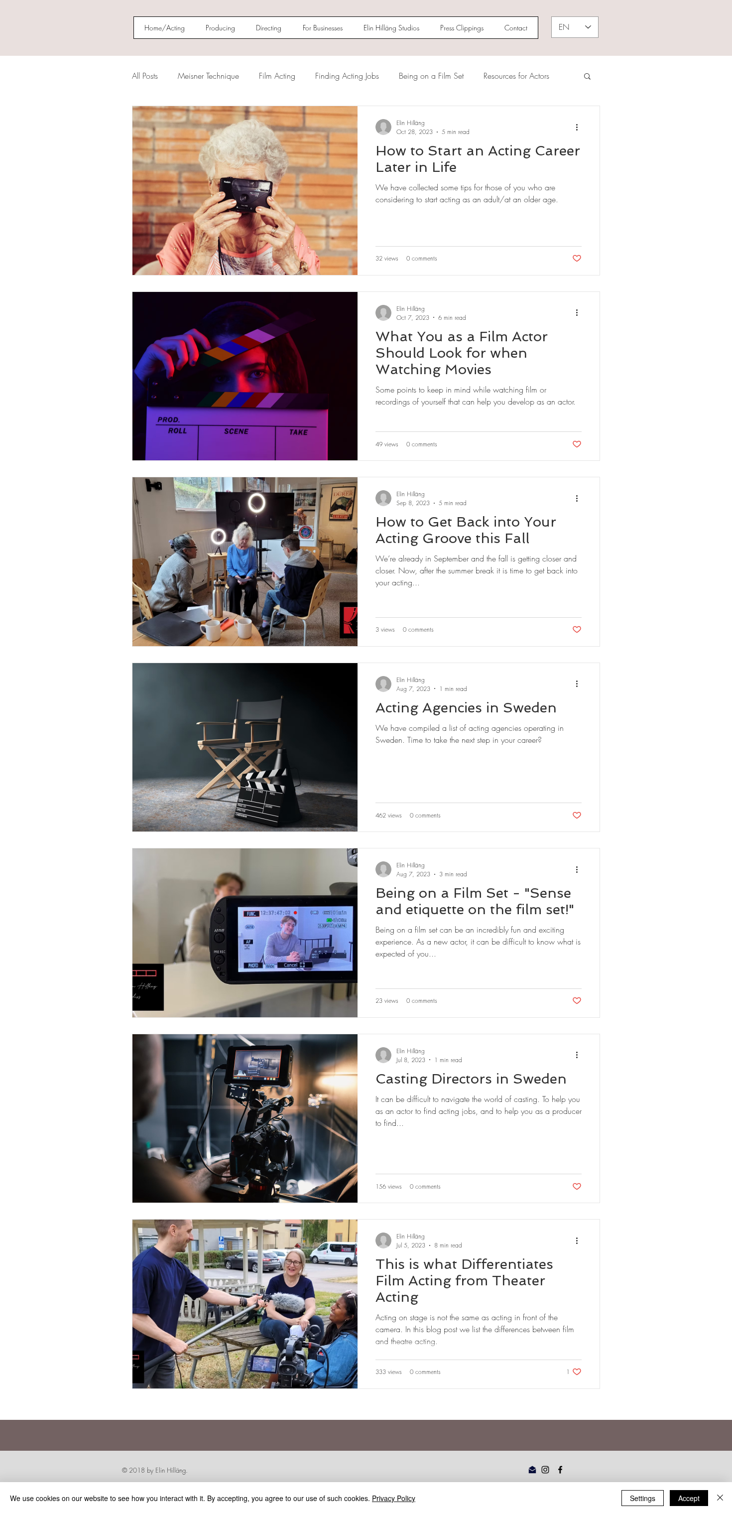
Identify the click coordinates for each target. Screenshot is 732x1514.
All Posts (145, 75)
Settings (642, 1498)
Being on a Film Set (431, 75)
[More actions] (580, 127)
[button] (587, 77)
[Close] (720, 1498)
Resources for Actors (516, 75)
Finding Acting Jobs (347, 75)
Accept (689, 1498)
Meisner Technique (208, 75)
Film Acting (277, 75)
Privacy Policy (393, 1498)
